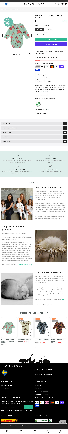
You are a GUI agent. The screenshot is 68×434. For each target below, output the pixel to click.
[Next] (30, 35)
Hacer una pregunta (41, 113)
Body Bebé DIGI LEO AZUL (42, 340)
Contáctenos (38, 388)
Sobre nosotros (39, 385)
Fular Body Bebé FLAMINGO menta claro (7, 341)
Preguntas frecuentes (7, 385)
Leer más (45, 91)
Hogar (3, 9)
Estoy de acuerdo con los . (18, 410)
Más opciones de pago (51, 48)
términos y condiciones (25, 410)
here (62, 299)
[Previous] (4, 35)
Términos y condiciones (42, 391)
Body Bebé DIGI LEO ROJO (58, 340)
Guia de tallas (5, 388)
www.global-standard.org (24, 264)
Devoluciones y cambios (42, 394)
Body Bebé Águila (24, 340)
